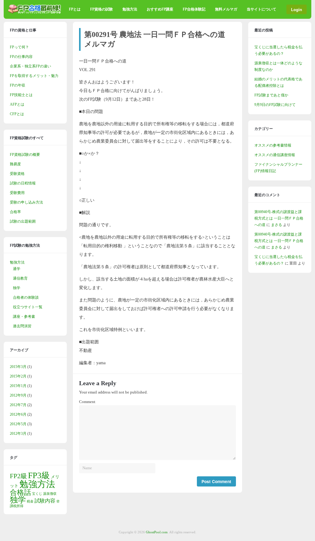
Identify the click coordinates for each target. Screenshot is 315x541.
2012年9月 (18, 395)
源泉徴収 (50, 493)
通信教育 (20, 278)
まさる (276, 225)
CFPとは (17, 114)
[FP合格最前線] (36, 12)
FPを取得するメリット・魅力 (34, 76)
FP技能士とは (21, 95)
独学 (16, 288)
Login (296, 9)
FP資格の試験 (101, 9)
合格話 (20, 492)
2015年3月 (18, 367)
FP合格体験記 (194, 9)
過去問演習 (22, 326)
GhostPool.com (157, 532)
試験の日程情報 (23, 183)
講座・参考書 (24, 316)
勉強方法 (129, 9)
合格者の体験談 (26, 297)
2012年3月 (18, 433)
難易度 (15, 164)
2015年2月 (18, 376)
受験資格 (17, 174)
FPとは (75, 9)
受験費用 (17, 193)
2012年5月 (18, 424)
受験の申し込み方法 (26, 202)
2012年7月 (18, 405)
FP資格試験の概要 (25, 154)
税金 (30, 501)
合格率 (15, 212)
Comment (87, 402)
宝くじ (37, 493)
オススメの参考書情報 (272, 145)
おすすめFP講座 (160, 9)
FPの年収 (17, 85)
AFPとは (17, 104)
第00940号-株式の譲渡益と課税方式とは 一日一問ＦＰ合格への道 (278, 218)
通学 (16, 269)
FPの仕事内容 (21, 57)
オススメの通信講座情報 (274, 155)
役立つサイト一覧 (27, 307)
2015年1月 (18, 386)
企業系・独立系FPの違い (30, 66)
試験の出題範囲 (23, 221)
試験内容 (44, 501)
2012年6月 (18, 414)
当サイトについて (261, 9)
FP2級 (18, 476)
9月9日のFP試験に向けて (275, 105)
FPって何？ (19, 47)
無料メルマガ (226, 9)
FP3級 (39, 475)
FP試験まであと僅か (271, 95)
